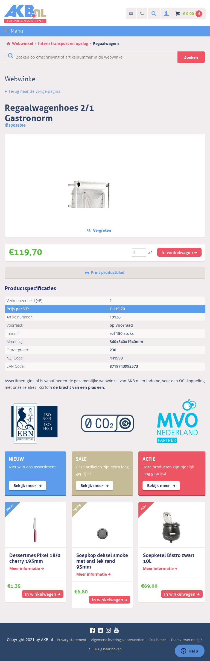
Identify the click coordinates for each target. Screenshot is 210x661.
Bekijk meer (25, 485)
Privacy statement (71, 639)
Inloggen (166, 13)
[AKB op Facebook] (93, 630)
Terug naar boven (107, 648)
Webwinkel (22, 43)
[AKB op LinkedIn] (101, 630)
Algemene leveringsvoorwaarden (117, 639)
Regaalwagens (106, 43)
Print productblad (107, 272)
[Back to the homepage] (25, 13)
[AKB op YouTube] (117, 630)
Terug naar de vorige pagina (34, 91)
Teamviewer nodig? (186, 639)
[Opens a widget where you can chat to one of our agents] (189, 651)
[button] (179, 252)
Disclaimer (157, 639)
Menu (17, 31)
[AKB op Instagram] (109, 630)
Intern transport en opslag (63, 43)
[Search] (153, 13)
